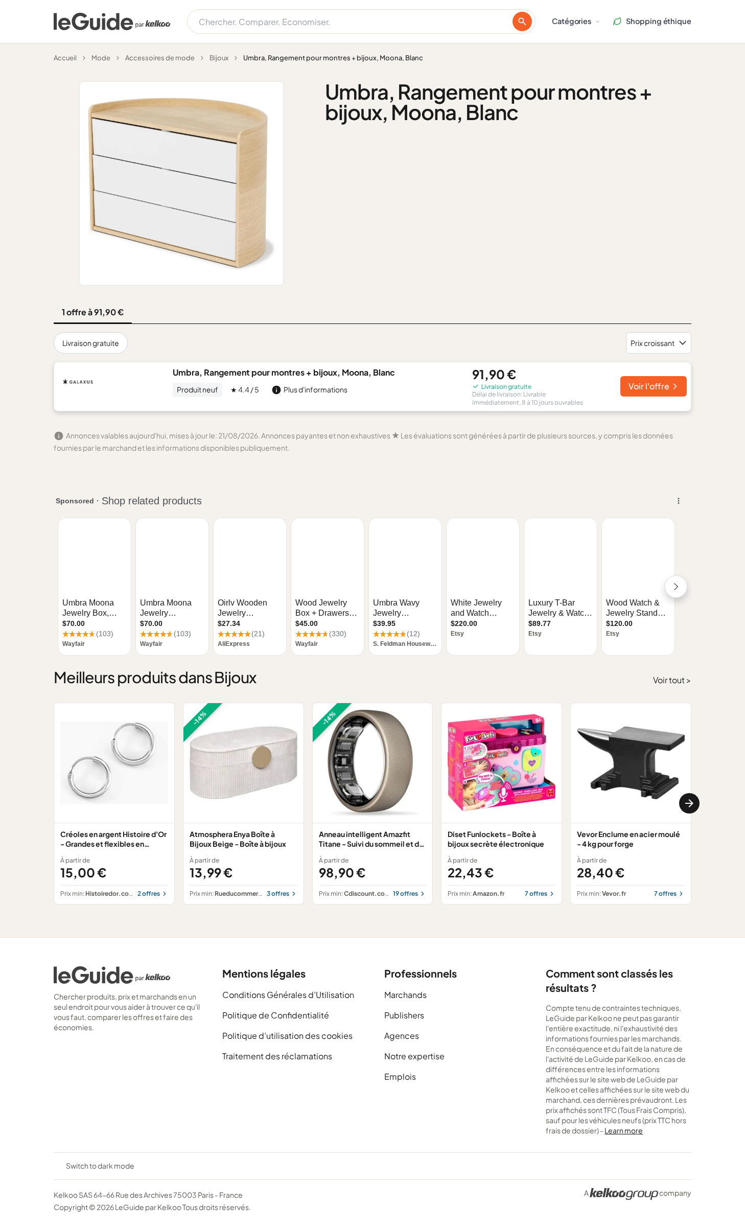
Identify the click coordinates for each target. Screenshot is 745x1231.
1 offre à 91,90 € (93, 312)
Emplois (400, 1076)
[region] (372, 803)
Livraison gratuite (90, 342)
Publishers (404, 1015)
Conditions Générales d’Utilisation (288, 994)
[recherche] (522, 21)
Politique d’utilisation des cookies (287, 1035)
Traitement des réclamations (277, 1056)
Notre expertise (414, 1056)
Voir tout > (672, 680)
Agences (401, 1035)
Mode (100, 58)
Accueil (65, 58)
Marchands (405, 994)
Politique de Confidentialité (275, 1015)
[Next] (689, 803)
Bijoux (218, 58)
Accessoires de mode (160, 58)
